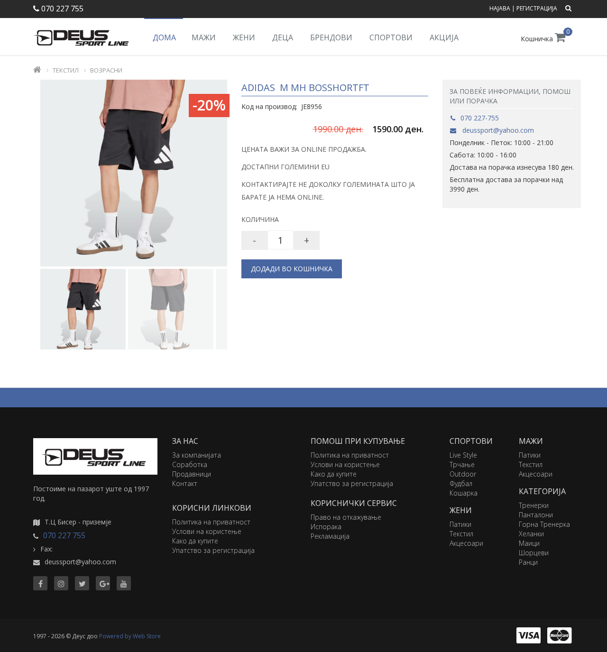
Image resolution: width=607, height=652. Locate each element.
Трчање (462, 464)
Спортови (391, 37)
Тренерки (534, 505)
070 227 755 (61, 8)
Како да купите (195, 540)
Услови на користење (206, 531)
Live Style (463, 454)
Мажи (204, 37)
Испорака (326, 526)
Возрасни (106, 70)
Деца (282, 37)
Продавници (191, 473)
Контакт (184, 483)
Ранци (528, 562)
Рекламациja (330, 536)
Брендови (331, 37)
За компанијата (196, 454)
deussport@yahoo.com (497, 130)
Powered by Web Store (130, 636)
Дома (164, 37)
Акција (444, 37)
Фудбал (461, 483)
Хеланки (531, 533)
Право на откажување (346, 517)
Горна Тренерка (544, 524)
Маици (529, 543)
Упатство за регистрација (213, 550)
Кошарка (464, 492)
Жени (244, 37)
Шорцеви (534, 552)
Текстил (66, 70)
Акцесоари (466, 543)
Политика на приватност (211, 521)
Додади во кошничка (291, 268)
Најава (499, 8)
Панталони (536, 514)
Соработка (189, 464)
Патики (460, 524)
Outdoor (463, 473)
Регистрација (536, 8)
